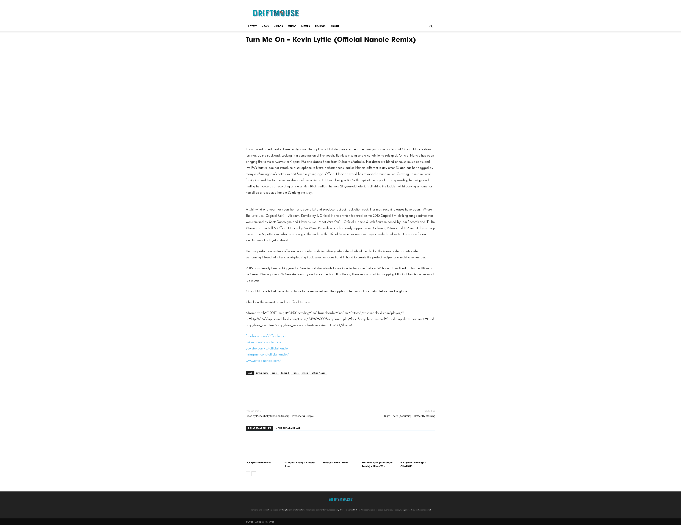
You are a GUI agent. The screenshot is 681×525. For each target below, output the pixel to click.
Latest (252, 26)
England (285, 372)
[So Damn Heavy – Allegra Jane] (301, 448)
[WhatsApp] (273, 394)
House (295, 372)
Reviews (320, 26)
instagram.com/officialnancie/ (267, 354)
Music (292, 26)
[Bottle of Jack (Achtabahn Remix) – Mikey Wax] (379, 448)
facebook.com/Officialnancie (266, 336)
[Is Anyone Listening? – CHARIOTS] (417, 448)
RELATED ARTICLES (259, 428)
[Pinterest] (265, 394)
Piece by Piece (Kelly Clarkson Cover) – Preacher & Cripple (280, 416)
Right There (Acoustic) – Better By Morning (409, 416)
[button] (431, 26)
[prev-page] (248, 473)
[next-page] (253, 473)
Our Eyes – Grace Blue (258, 463)
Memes (305, 26)
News (265, 26)
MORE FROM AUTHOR (288, 428)
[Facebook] (249, 394)
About (334, 26)
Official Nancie (318, 372)
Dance (274, 372)
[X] (257, 394)
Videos (278, 26)
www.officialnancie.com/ (263, 360)
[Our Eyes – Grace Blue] (263, 448)
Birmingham (262, 372)
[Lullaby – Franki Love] (340, 448)
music (305, 372)
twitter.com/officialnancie (263, 342)
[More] (282, 394)
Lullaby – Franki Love (335, 463)
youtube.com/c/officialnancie (267, 348)
